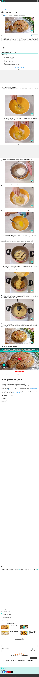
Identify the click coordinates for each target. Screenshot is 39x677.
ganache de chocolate (5, 389)
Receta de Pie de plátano (14, 631)
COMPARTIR (34, 1)
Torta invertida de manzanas (6, 617)
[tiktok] (12, 672)
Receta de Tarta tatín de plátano (14, 626)
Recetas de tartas (4, 376)
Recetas (2, 9)
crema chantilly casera (33, 388)
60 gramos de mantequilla (8, 61)
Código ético (15, 676)
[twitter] (4, 672)
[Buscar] (37, 1)
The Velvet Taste (6, 15)
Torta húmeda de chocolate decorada (8, 613)
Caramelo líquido (4, 616)
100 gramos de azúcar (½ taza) (9, 58)
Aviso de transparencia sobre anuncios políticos (7, 676)
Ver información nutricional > (19, 67)
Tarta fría (21, 569)
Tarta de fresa (17, 569)
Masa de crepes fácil (5, 620)
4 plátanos (5, 63)
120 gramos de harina (7, 56)
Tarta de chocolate (27, 569)
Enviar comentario (34, 658)
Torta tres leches (4, 609)
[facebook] (2, 672)
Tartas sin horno (32, 625)
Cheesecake (11, 569)
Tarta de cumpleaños (5, 569)
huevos (5, 60)
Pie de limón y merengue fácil (6, 614)
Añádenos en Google (35, 35)
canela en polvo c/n (7, 66)
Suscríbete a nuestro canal (19, 371)
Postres (4, 9)
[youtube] (8, 672)
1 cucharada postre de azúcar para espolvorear (11, 64)
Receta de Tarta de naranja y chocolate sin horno (33, 632)
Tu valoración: (13, 655)
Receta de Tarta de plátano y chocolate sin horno (20, 85)
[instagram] (6, 672)
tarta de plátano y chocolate (17, 392)
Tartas (6, 9)
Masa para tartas (34, 569)
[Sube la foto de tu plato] (22, 639)
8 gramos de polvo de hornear (9, 57)
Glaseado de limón (5, 619)
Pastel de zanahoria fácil (6, 611)
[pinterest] (10, 672)
